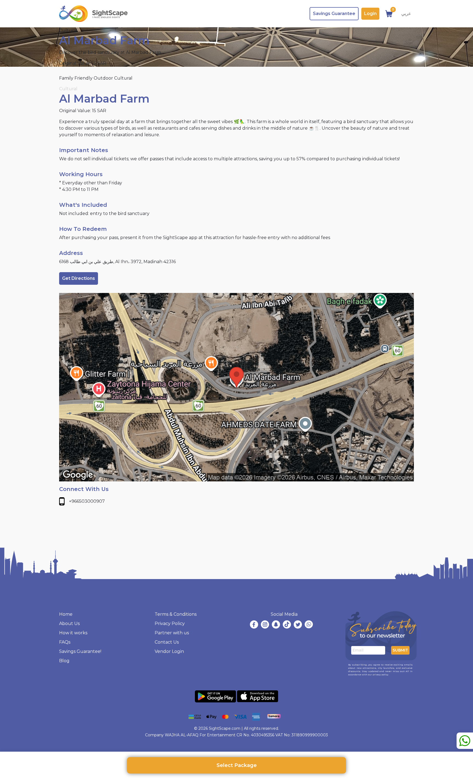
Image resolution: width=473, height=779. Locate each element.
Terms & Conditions (176, 614)
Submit (400, 650)
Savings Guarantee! (80, 651)
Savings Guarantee (334, 13)
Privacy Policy (170, 623)
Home (66, 614)
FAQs (64, 642)
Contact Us (167, 642)
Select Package (237, 765)
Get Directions (78, 278)
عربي (406, 13)
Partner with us (172, 632)
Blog (64, 660)
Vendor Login (169, 651)
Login (370, 13)
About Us (69, 623)
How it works (73, 632)
